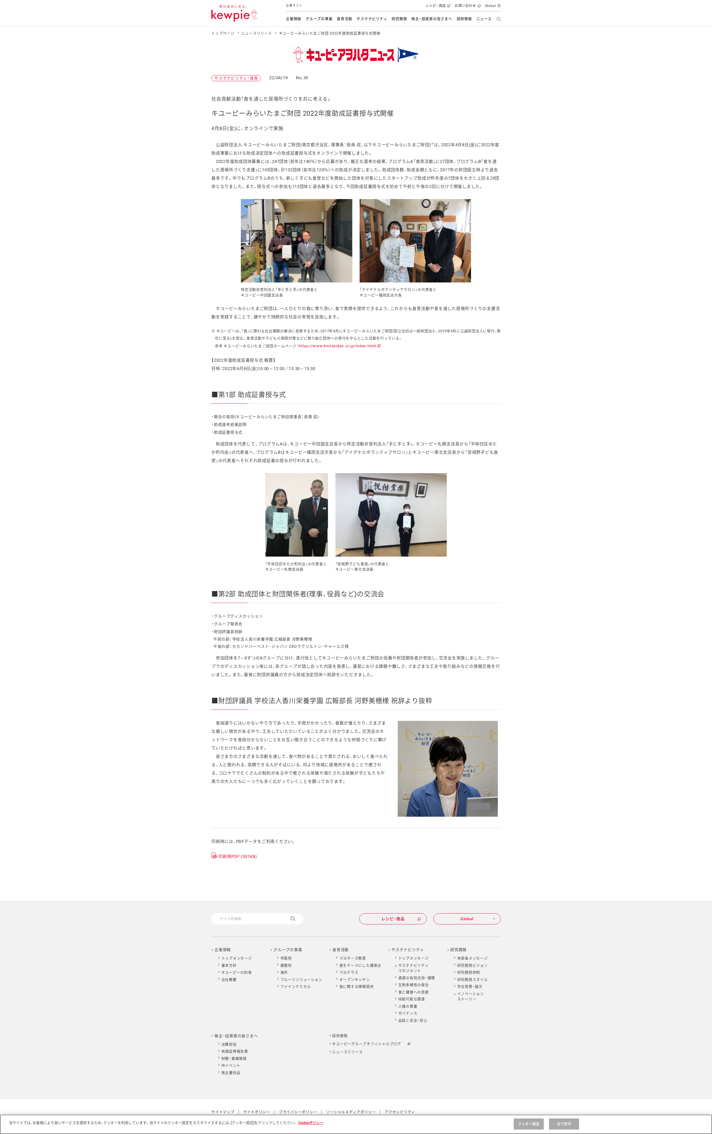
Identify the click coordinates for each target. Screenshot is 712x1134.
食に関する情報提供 (356, 986)
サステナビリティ (372, 19)
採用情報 (464, 19)
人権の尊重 (407, 1006)
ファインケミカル (295, 986)
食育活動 (344, 19)
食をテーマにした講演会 (360, 965)
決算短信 (229, 1044)
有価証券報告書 (234, 1051)
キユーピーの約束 (236, 972)
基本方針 (229, 965)
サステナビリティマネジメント (413, 968)
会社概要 (229, 979)
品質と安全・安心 (412, 1020)
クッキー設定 (529, 1124)
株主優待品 (231, 1073)
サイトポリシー (256, 1112)
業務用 (286, 965)
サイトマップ (222, 1112)
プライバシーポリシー (298, 1112)
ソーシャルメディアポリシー (351, 1112)
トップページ (222, 33)
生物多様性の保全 (413, 985)
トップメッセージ (236, 958)
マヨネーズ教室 (352, 958)
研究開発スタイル (472, 979)
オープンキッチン (354, 979)
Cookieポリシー (310, 1123)
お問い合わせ (467, 7)
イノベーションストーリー (470, 996)
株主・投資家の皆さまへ (431, 19)
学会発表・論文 (470, 986)
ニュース (484, 19)
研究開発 (399, 19)
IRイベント (231, 1065)
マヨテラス (349, 972)
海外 (284, 972)
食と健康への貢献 (413, 992)
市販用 (286, 958)
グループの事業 (319, 19)
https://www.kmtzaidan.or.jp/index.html (339, 346)
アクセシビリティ (400, 1112)
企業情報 (293, 19)
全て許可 (564, 1124)
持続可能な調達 (411, 999)
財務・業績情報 (234, 1058)
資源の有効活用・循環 (416, 978)
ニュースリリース (256, 33)
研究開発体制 (468, 972)
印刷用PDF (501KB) (237, 856)
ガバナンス (407, 1013)
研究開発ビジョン (472, 965)
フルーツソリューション (301, 979)
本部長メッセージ (472, 958)
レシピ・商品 (437, 7)
